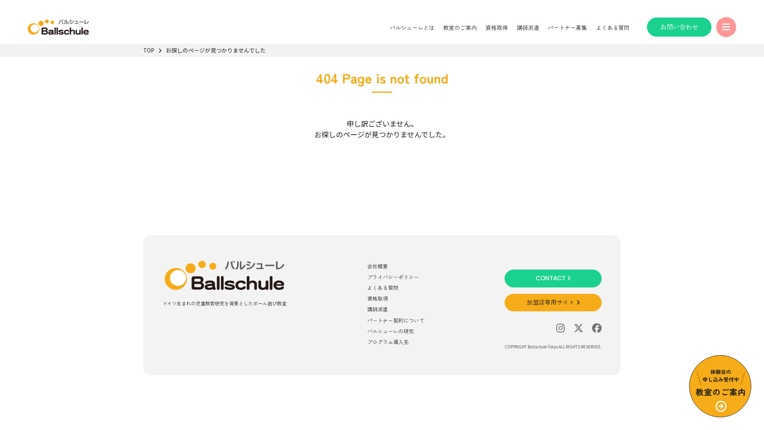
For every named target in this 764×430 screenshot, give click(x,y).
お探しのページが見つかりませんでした (216, 50)
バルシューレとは (412, 27)
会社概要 (377, 266)
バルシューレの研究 (390, 331)
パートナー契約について (395, 320)
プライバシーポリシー (393, 277)
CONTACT (551, 278)
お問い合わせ (679, 26)
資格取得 (496, 27)
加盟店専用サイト (551, 302)
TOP (148, 50)
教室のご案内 (460, 27)
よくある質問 (613, 27)
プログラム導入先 (388, 342)
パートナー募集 (567, 27)
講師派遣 (528, 27)
